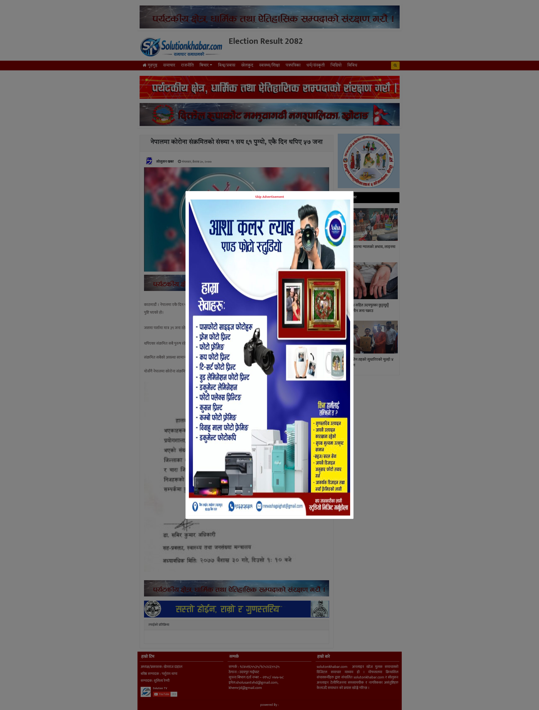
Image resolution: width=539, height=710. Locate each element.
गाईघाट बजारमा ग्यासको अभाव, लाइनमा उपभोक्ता (367, 250)
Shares (237, 297)
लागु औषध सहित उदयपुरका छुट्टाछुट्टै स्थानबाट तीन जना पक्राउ (364, 308)
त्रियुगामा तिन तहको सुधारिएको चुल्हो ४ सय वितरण (367, 362)
